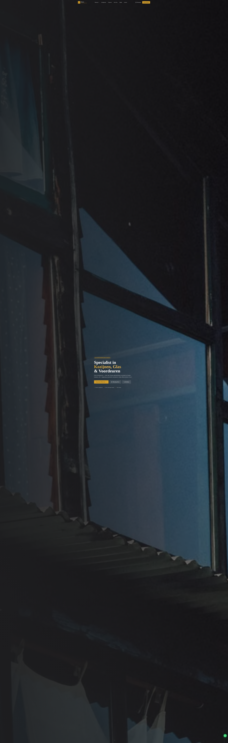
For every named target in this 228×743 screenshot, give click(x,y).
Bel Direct (127, 381)
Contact (125, 2)
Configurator (103, 2)
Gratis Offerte (146, 2)
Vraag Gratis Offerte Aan (100, 381)
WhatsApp (139, 2)
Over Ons (115, 2)
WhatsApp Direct (116, 381)
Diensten (96, 2)
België (121, 2)
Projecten (110, 2)
